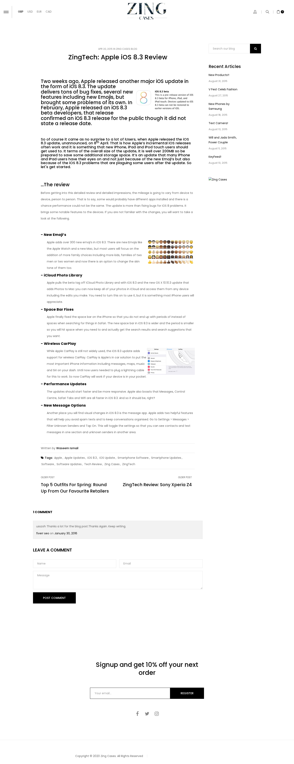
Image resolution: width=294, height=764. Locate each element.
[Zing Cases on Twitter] (147, 714)
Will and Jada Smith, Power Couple (223, 140)
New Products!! (219, 75)
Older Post (48, 477)
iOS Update (107, 458)
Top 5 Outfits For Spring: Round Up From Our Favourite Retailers (75, 488)
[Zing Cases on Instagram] (157, 714)
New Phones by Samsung (219, 106)
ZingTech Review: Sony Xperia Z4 (157, 485)
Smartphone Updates (166, 458)
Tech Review (93, 464)
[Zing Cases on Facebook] (137, 714)
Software (47, 464)
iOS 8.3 (92, 458)
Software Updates (69, 464)
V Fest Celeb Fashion (223, 89)
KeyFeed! (215, 157)
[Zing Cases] (147, 11)
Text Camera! (218, 123)
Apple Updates (75, 458)
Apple (58, 458)
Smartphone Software (133, 458)
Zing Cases (112, 464)
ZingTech (128, 464)
